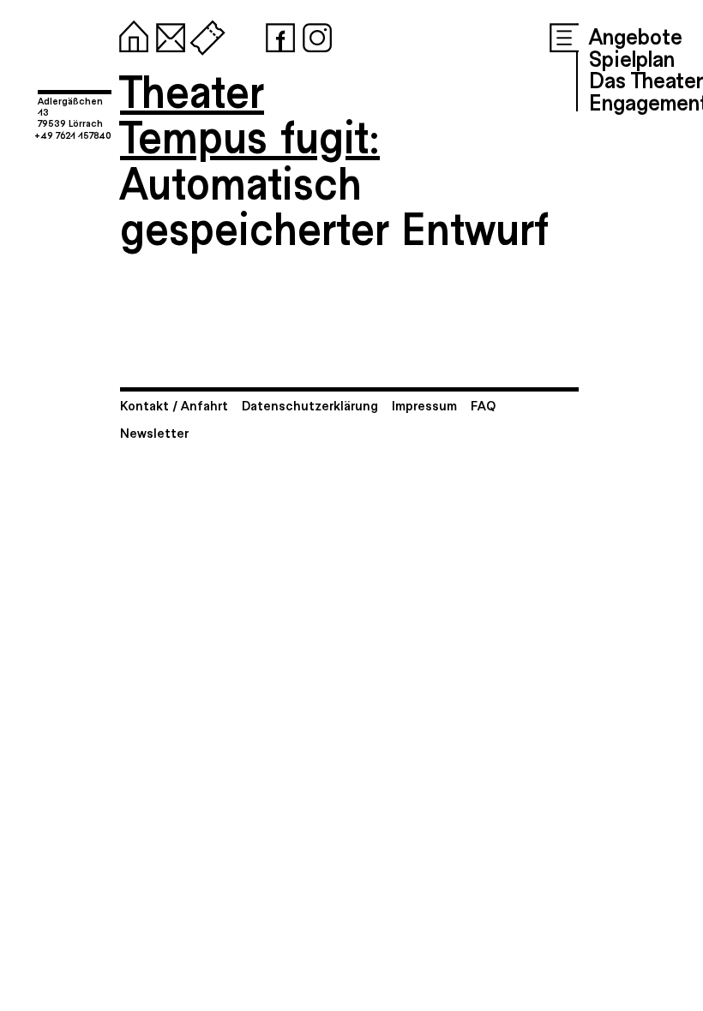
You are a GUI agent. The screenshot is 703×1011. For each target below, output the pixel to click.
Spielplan (632, 57)
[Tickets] (204, 34)
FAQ (483, 405)
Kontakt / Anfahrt (174, 405)
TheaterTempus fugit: (250, 113)
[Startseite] (130, 34)
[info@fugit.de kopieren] (167, 34)
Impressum (424, 405)
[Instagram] (314, 34)
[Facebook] (277, 34)
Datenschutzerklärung (310, 405)
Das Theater (646, 79)
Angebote (635, 35)
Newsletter (154, 432)
